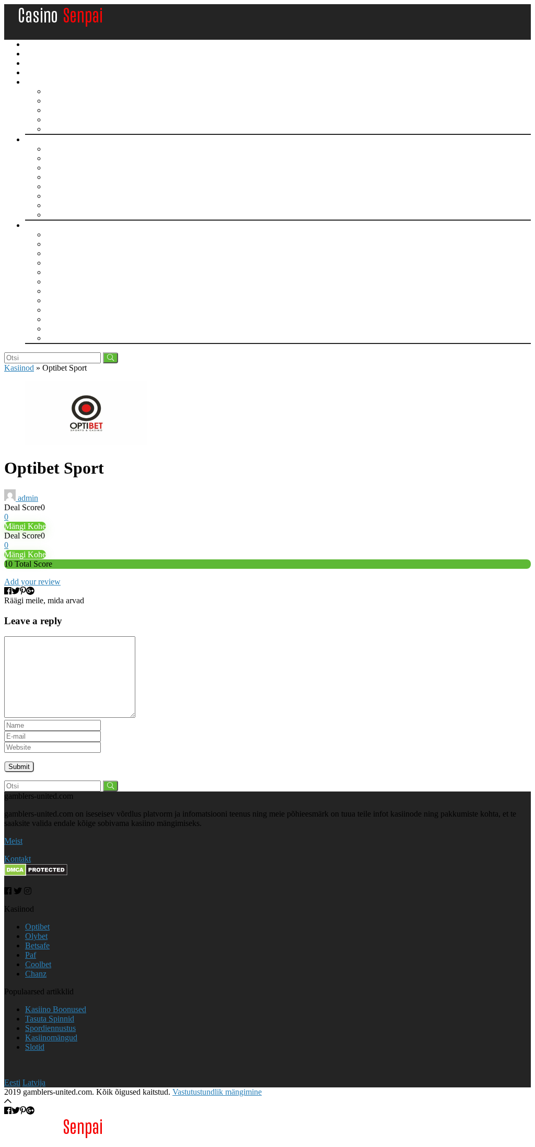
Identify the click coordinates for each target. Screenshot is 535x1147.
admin (27, 498)
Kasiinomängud (50, 82)
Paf (51, 243)
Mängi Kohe (25, 526)
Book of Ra (65, 167)
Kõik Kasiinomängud (81, 91)
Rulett (56, 110)
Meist (13, 840)
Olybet (57, 281)
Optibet (58, 262)
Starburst (60, 158)
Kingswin (62, 338)
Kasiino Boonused (53, 54)
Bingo (56, 100)
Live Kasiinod (69, 234)
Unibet (57, 253)
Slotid (35, 140)
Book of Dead (69, 186)
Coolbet (59, 290)
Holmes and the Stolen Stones (95, 205)
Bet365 (58, 319)
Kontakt (17, 858)
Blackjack (62, 119)
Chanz (56, 309)
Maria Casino (68, 328)
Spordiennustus (50, 73)
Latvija (33, 1082)
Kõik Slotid (65, 148)
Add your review (32, 581)
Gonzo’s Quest (70, 195)
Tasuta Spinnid (48, 64)
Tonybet (59, 300)
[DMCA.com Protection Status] (35, 873)
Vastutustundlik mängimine (217, 1091)
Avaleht (38, 45)
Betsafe (58, 272)
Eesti (12, 1082)
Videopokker (67, 128)
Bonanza (60, 177)
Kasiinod (39, 226)
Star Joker (62, 214)
